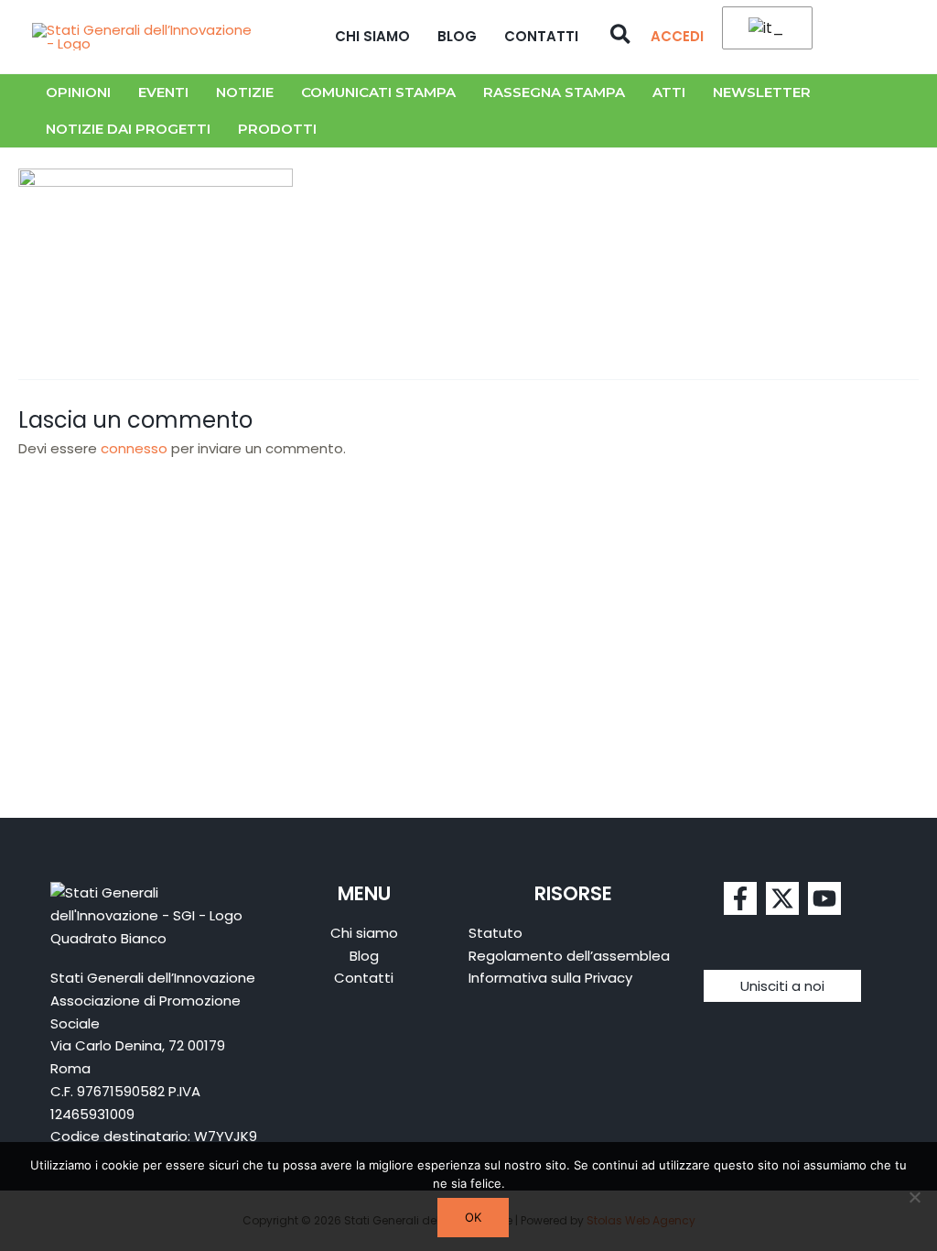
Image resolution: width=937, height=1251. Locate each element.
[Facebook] (740, 898)
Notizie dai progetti (128, 128)
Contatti (541, 36)
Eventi (163, 92)
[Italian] (764, 29)
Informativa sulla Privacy (550, 977)
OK (473, 1217)
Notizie (245, 92)
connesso (134, 448)
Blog (457, 36)
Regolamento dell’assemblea (569, 955)
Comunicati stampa (378, 92)
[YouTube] (824, 898)
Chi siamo (372, 36)
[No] (914, 1197)
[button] (621, 36)
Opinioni (78, 92)
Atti (668, 92)
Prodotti (277, 128)
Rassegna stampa (554, 92)
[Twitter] (782, 898)
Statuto (495, 932)
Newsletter (762, 92)
